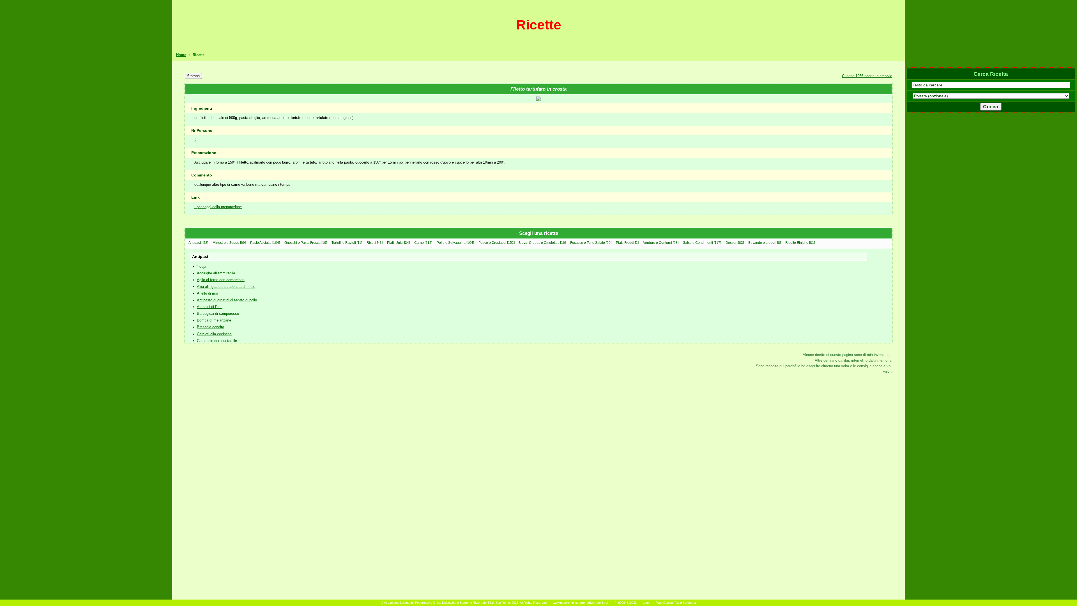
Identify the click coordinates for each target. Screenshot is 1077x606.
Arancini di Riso (209, 307)
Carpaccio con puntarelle (217, 341)
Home (181, 55)
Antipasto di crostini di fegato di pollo (227, 300)
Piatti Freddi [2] (627, 242)
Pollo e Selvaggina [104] (455, 242)
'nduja (201, 266)
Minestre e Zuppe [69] (229, 242)
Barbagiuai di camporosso (218, 313)
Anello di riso (207, 293)
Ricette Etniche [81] (800, 242)
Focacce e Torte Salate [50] (590, 242)
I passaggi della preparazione (218, 207)
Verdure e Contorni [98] (660, 242)
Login (646, 602)
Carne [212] (423, 242)
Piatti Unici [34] (398, 242)
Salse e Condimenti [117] (702, 242)
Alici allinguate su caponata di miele (226, 286)
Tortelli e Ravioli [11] (347, 242)
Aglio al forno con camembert (221, 280)
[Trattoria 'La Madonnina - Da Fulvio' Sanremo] (538, 100)
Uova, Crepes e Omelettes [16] (542, 242)
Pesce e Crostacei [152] (496, 242)
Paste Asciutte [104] (265, 242)
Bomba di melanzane (214, 320)
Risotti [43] (375, 242)
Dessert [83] (735, 242)
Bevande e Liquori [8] (764, 242)
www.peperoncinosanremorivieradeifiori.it (580, 602)
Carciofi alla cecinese (214, 334)
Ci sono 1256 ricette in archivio (867, 76)
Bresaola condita (210, 327)
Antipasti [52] (198, 242)
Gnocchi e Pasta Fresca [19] (305, 242)
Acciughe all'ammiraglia (216, 273)
